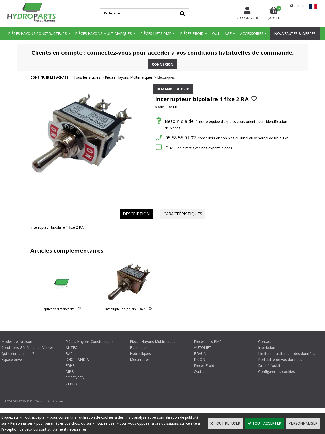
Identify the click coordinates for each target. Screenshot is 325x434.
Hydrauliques (140, 353)
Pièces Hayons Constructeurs (37, 33)
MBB (70, 371)
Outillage (222, 33)
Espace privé (11, 359)
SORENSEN (75, 377)
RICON (199, 359)
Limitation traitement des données (286, 353)
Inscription (266, 347)
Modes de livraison (16, 341)
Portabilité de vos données (280, 359)
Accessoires (251, 33)
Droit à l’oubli (269, 365)
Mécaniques (140, 359)
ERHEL (71, 365)
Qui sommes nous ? (17, 353)
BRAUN (200, 353)
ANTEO (72, 347)
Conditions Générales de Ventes (27, 347)
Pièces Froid (192, 33)
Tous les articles (87, 77)
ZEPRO (71, 383)
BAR (69, 353)
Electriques (166, 77)
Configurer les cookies (276, 371)
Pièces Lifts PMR (155, 33)
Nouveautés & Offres (295, 33)
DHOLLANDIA (77, 359)
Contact (264, 341)
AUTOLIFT (202, 347)
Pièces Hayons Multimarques (103, 33)
